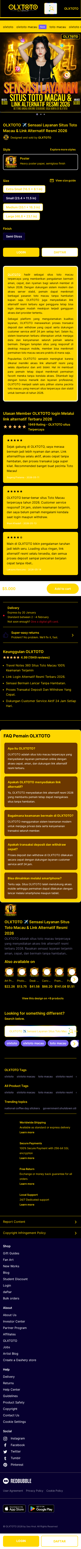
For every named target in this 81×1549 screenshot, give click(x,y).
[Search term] (51, 8)
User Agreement (13, 1490)
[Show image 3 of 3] (44, 114)
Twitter (16, 1451)
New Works (11, 1266)
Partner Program (15, 1328)
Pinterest (17, 1464)
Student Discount (15, 1279)
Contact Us (11, 1415)
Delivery (9, 1377)
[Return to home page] (23, 8)
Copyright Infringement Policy (24, 1233)
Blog (6, 1272)
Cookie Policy (54, 1490)
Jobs (6, 1347)
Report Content (14, 1222)
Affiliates (9, 1334)
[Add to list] (9, 972)
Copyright (10, 1409)
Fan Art (8, 1260)
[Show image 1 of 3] (37, 114)
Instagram (18, 1438)
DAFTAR (59, 1541)
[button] (59, 979)
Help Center (11, 1389)
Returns (8, 1383)
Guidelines (10, 1396)
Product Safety (13, 1402)
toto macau (58, 27)
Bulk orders (11, 1298)
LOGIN (21, 1541)
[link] (12, 1043)
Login (7, 1285)
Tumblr (16, 1458)
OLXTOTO (14, 274)
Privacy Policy (34, 1490)
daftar (7, 1292)
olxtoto (8, 27)
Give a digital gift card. (45, 621)
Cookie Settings (14, 1421)
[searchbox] (40, 1031)
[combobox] (51, 8)
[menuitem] (8, 26)
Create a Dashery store (19, 1360)
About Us (9, 1315)
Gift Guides (11, 1253)
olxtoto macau (30, 27)
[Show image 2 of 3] (40, 114)
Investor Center (14, 1321)
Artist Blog (10, 1353)
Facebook (18, 1445)
